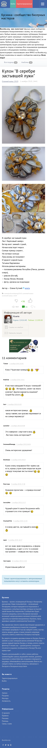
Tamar (5, 364)
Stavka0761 (7, 521)
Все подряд (10, 62)
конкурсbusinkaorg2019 (13, 293)
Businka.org (6, 740)
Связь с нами (7, 724)
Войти (13, 4)
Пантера (6, 484)
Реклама (5, 718)
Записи (4, 693)
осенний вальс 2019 (9, 296)
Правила (5, 716)
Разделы (5, 696)
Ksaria (16, 316)
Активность (6, 701)
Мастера (5, 698)
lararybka (6, 502)
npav (5, 540)
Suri (4, 404)
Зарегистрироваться (24, 4)
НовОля (6, 380)
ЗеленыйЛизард (9, 444)
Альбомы (26, 62)
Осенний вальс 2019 (10, 81)
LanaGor (6, 426)
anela (27, 288)
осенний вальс (27, 293)
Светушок (7, 561)
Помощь (5, 721)
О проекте (6, 713)
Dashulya (6, 460)
